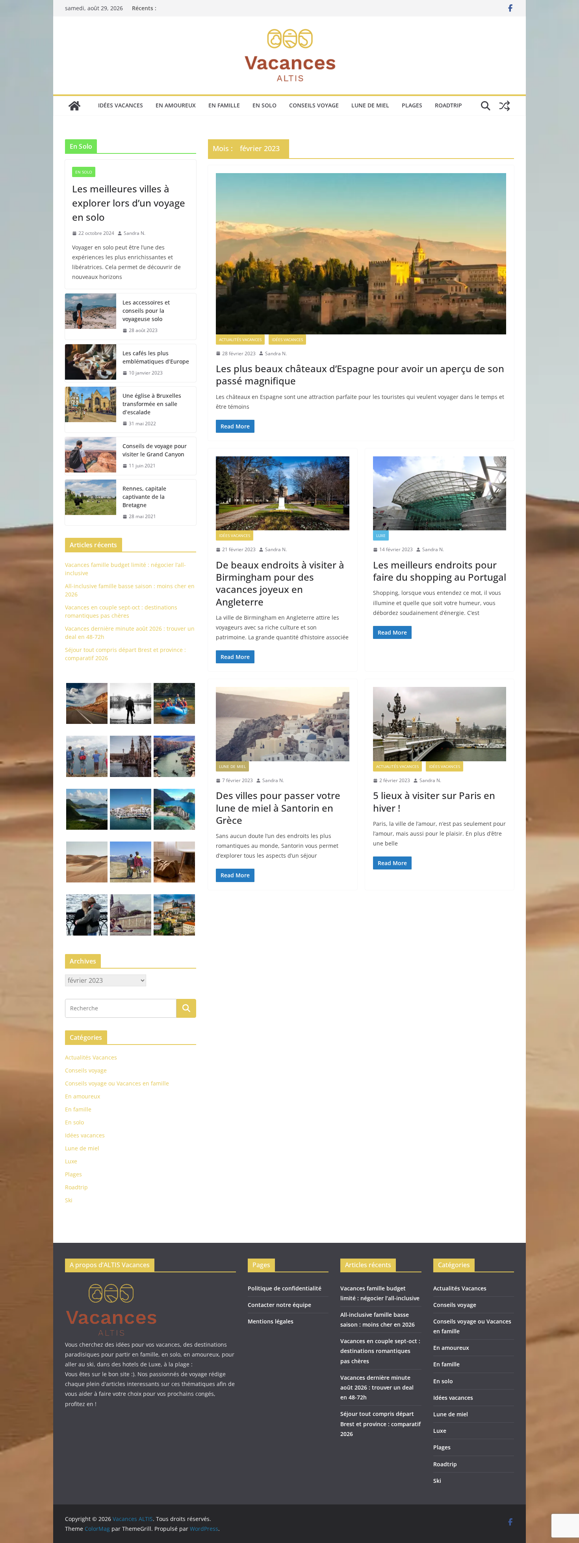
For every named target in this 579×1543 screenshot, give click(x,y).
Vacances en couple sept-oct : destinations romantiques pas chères (380, 1350)
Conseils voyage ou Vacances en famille (117, 1083)
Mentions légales (270, 1321)
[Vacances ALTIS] (74, 105)
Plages (412, 105)
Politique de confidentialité (284, 1288)
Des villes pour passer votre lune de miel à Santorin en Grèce (278, 807)
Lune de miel (370, 105)
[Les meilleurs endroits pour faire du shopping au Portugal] (440, 493)
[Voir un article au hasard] (504, 105)
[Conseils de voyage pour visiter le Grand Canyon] (90, 456)
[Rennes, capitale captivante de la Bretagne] (90, 503)
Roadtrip (448, 105)
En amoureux (176, 105)
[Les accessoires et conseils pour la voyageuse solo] (90, 316)
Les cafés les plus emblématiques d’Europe (155, 357)
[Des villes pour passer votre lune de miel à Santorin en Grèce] (282, 724)
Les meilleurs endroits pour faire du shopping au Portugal (439, 570)
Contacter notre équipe (279, 1305)
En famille (224, 105)
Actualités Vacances (240, 339)
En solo (264, 105)
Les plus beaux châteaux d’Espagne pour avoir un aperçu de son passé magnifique (360, 374)
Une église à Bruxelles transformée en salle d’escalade (151, 404)
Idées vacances (120, 105)
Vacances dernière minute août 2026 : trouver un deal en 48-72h (377, 1387)
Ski (68, 1200)
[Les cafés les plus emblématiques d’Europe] (90, 363)
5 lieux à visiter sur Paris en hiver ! (434, 801)
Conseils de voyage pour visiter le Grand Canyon (154, 450)
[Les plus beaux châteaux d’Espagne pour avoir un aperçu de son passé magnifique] (361, 253)
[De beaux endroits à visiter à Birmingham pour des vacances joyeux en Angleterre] (282, 493)
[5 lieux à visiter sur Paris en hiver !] (440, 724)
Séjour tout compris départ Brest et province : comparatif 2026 (380, 1423)
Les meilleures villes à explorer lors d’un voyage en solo (128, 202)
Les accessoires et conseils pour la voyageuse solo (146, 311)
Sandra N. (276, 353)
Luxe (381, 535)
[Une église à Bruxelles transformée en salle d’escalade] (90, 410)
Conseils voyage (314, 105)
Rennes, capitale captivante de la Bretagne (144, 497)
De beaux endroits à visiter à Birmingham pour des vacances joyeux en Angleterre (280, 583)
